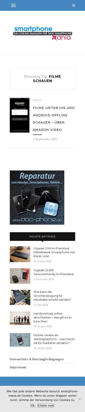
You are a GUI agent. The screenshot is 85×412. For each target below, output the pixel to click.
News (37, 100)
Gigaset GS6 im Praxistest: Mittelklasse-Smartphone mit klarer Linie (54, 252)
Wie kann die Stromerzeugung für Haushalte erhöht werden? (52, 295)
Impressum (18, 367)
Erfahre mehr (46, 405)
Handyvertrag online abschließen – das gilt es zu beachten (53, 317)
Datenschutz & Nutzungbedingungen (37, 359)
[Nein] (79, 399)
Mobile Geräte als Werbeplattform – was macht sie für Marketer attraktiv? (54, 339)
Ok (33, 405)
